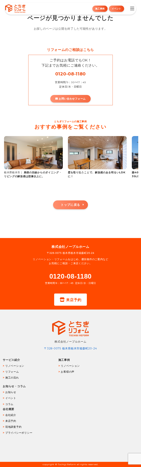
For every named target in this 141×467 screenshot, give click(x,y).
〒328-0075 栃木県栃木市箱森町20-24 (70, 348)
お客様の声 (67, 371)
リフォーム (12, 371)
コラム (9, 404)
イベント (116, 8)
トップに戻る (70, 204)
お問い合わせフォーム (72, 98)
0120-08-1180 (70, 74)
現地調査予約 (13, 426)
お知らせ (10, 392)
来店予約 (73, 299)
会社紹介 (10, 415)
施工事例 (100, 8)
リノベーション (14, 365)
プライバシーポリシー (18, 432)
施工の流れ (12, 377)
